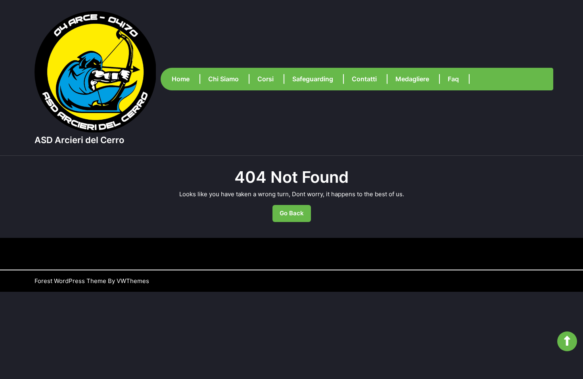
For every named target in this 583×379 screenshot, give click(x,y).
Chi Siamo (223, 79)
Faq (453, 79)
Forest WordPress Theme (70, 281)
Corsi (265, 79)
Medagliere (412, 79)
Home (181, 79)
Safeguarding (312, 79)
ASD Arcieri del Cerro (79, 140)
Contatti (364, 79)
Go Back (295, 215)
